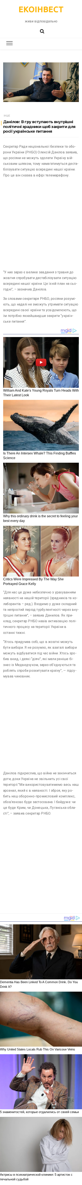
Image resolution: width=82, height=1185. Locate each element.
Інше (7, 115)
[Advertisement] (41, 225)
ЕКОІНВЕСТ (41, 9)
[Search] (42, 30)
